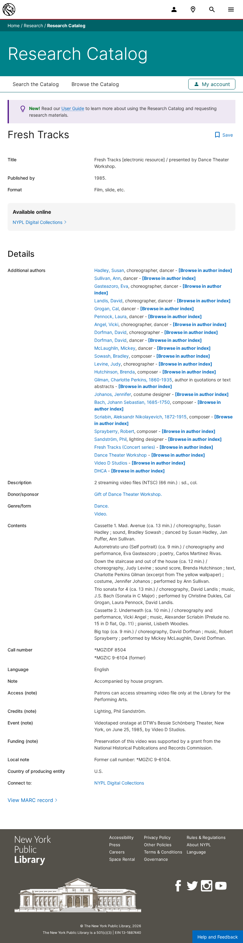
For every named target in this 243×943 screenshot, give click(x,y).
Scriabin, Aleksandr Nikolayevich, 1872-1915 (140, 416)
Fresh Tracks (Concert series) (124, 447)
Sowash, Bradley (111, 356)
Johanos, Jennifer (112, 394)
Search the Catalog (36, 84)
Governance (156, 859)
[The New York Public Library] (9, 9)
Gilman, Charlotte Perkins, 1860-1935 (133, 379)
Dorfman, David (110, 332)
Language (196, 851)
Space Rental (122, 859)
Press (114, 844)
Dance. (101, 505)
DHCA (100, 470)
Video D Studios (110, 462)
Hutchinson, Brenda (114, 371)
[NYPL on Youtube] (221, 886)
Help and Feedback (217, 937)
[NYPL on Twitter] (193, 886)
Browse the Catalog (95, 84)
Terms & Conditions (163, 851)
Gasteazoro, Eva (111, 286)
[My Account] (174, 9)
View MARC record (30, 800)
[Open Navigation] (230, 9)
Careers (117, 851)
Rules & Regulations (206, 837)
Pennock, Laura (110, 316)
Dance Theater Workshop (120, 455)
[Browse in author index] (205, 270)
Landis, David (108, 300)
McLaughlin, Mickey (114, 348)
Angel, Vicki (106, 324)
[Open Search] (211, 9)
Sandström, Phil (110, 439)
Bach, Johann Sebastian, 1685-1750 (132, 402)
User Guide (72, 108)
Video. (100, 513)
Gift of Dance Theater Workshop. (128, 494)
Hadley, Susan (109, 270)
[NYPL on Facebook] (178, 886)
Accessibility (121, 837)
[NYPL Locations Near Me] (193, 9)
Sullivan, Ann (107, 278)
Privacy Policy (157, 837)
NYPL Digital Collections (119, 783)
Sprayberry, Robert (114, 431)
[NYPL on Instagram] (207, 886)
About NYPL (199, 844)
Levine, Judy (107, 364)
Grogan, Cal (106, 308)
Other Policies (157, 844)
